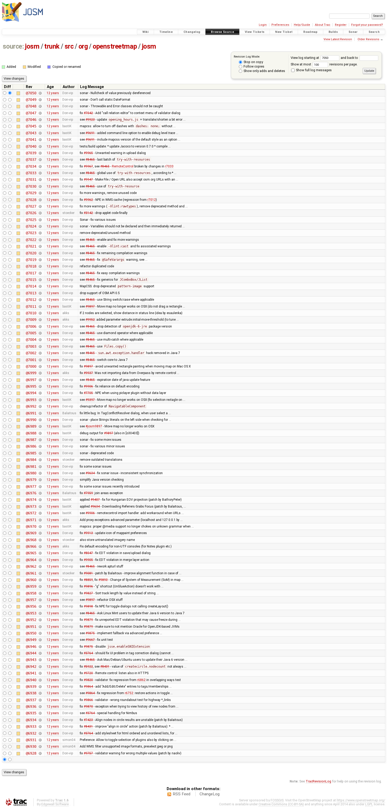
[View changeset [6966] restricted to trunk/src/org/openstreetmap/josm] (40, 546)
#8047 (88, 553)
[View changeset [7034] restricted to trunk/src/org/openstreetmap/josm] (40, 166)
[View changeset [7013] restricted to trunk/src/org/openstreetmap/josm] (40, 293)
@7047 (31, 113)
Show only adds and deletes (264, 71)
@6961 (31, 573)
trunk (51, 46)
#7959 (88, 493)
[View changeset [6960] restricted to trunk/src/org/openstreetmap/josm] (40, 580)
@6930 (31, 746)
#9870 (88, 706)
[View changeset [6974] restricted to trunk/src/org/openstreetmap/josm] (40, 500)
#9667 (90, 640)
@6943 (31, 660)
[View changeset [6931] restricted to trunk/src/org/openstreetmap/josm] (40, 740)
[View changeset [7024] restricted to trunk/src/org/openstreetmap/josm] (40, 226)
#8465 (90, 159)
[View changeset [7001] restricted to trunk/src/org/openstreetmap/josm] (40, 360)
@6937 (31, 700)
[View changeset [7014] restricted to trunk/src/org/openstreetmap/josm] (40, 286)
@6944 (31, 653)
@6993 (31, 400)
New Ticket (283, 32)
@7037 (31, 159)
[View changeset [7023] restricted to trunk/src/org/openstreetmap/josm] (40, 233)
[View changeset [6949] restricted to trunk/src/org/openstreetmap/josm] (40, 640)
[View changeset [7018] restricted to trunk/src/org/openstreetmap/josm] (40, 266)
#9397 (90, 400)
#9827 (88, 593)
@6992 (31, 406)
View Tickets (255, 32)
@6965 (31, 553)
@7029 (31, 193)
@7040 (31, 146)
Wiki (145, 32)
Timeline (166, 32)
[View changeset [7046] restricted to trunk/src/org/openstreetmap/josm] (40, 119)
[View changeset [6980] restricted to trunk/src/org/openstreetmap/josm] (40, 473)
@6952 (31, 620)
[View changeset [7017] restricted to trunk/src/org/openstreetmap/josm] (40, 273)
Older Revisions (368, 39)
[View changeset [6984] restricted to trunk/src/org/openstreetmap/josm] (40, 460)
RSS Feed (181, 794)
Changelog (191, 32)
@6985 (31, 453)
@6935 (31, 713)
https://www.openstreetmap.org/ (361, 800)
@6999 (31, 373)
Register (340, 25)
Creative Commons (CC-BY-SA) (281, 804)
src (69, 46)
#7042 (88, 113)
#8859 (88, 580)
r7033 (169, 166)
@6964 (31, 560)
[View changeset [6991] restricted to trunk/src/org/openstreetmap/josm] (40, 413)
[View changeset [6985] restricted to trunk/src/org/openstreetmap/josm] (40, 453)
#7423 (88, 720)
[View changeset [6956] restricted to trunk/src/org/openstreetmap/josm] (40, 606)
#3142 (88, 213)
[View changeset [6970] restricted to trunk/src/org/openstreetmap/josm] (40, 526)
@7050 (31, 93)
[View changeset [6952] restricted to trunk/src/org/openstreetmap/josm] (40, 620)
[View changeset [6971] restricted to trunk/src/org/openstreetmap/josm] (40, 520)
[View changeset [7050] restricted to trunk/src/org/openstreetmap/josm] (40, 93)
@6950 (31, 633)
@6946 (31, 646)
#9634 (90, 473)
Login (263, 25)
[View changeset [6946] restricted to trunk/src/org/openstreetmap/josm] (40, 646)
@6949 (31, 640)
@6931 (31, 740)
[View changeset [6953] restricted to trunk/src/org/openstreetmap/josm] (40, 613)
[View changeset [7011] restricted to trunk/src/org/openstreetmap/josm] (40, 306)
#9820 (88, 680)
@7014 (31, 286)
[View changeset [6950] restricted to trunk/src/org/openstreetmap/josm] (40, 633)
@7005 (31, 333)
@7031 (31, 179)
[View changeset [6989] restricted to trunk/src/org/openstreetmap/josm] (40, 426)
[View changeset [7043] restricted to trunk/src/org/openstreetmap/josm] (40, 133)
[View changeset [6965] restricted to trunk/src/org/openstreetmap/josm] (40, 553)
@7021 (31, 246)
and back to (350, 58)
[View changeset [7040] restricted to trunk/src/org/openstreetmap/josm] (40, 146)
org (83, 46)
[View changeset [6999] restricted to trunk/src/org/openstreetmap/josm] (40, 373)
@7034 (31, 166)
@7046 (31, 119)
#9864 (88, 686)
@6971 (31, 520)
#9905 (88, 560)
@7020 (31, 253)
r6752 (129, 693)
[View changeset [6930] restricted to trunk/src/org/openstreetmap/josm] (40, 746)
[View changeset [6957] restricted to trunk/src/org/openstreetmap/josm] (40, 600)
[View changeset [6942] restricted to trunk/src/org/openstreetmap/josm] (40, 666)
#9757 (88, 753)
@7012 (31, 300)
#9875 (90, 633)
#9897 (90, 306)
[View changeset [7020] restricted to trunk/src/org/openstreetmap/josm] (40, 253)
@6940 (31, 680)
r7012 (151, 200)
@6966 (31, 546)
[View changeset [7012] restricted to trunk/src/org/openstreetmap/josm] (40, 300)
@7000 (31, 366)
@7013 (31, 293)
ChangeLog (210, 794)
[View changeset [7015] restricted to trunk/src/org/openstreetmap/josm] (40, 280)
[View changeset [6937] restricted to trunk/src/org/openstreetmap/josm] (40, 700)
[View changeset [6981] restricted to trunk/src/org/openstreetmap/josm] (40, 466)
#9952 (90, 319)
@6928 (31, 753)
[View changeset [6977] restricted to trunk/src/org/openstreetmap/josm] (40, 486)
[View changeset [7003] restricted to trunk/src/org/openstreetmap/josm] (40, 346)
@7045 (31, 126)
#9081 (88, 573)
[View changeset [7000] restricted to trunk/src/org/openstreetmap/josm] (40, 366)
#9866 (88, 700)
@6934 (31, 720)
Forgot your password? (367, 25)
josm (32, 46)
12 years (53, 93)
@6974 (31, 500)
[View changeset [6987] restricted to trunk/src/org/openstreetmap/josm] (40, 440)
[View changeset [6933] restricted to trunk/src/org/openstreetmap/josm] (40, 726)
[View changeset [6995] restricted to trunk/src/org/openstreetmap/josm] (40, 386)
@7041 (31, 139)
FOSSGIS (277, 800)
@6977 (31, 486)
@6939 (31, 686)
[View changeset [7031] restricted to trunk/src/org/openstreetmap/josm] (40, 179)
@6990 (31, 420)
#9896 (88, 586)
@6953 (31, 613)
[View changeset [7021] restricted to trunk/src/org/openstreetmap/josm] (40, 246)
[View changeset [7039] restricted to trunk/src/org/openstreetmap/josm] (40, 153)
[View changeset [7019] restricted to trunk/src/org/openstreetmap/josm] (40, 260)
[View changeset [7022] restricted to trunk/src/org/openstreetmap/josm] (40, 240)
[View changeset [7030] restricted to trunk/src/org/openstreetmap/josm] (40, 186)
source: (13, 46)
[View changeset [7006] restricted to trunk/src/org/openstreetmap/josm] (40, 326)
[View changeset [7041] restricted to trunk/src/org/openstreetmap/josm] (40, 139)
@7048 (31, 106)
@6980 (31, 473)
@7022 (31, 240)
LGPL (369, 804)
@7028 (31, 200)
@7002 (31, 353)
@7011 (31, 306)
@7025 (31, 220)
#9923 (90, 119)
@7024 (31, 226)
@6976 (31, 493)
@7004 (31, 339)
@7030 (31, 186)
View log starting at (305, 58)
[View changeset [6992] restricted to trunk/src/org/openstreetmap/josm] (40, 406)
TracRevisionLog (318, 781)
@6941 (31, 673)
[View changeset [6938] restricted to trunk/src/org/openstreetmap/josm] (40, 693)
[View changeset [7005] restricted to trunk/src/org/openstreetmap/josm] (40, 333)
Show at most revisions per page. (324, 64)
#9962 (88, 200)
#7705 (88, 393)
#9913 (88, 533)
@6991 (31, 413)
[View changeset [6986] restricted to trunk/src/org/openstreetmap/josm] (40, 446)
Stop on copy (253, 62)
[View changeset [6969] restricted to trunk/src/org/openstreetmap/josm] (40, 533)
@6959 (31, 586)
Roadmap (310, 32)
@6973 (31, 506)
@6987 (31, 440)
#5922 (88, 666)
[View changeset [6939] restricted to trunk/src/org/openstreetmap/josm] (40, 686)
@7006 (31, 326)
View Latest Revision (338, 39)
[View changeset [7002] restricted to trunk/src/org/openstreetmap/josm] (40, 353)
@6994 (31, 393)
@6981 (31, 466)
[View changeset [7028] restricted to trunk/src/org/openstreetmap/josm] (40, 200)
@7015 (31, 280)
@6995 (31, 386)
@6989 (31, 426)
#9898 (88, 606)
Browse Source (222, 32)
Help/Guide (302, 25)
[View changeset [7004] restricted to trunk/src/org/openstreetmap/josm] (40, 339)
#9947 (88, 179)
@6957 (31, 600)
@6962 (31, 566)
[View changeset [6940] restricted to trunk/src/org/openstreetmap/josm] (40, 680)
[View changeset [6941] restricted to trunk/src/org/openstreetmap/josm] (40, 673)
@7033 (31, 173)
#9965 (88, 153)
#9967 (88, 166)
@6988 (31, 433)
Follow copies (253, 66)
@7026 (31, 213)
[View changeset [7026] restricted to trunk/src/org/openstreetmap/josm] (40, 213)
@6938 (31, 693)
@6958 (31, 593)
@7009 (31, 320)
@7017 (31, 273)
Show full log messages (313, 70)
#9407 (95, 499)
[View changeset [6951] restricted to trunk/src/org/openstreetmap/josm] (40, 626)
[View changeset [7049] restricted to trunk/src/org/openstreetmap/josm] (40, 100)
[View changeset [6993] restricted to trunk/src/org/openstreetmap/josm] (40, 400)
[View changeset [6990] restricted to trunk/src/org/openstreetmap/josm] (40, 420)
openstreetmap (115, 46)
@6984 (31, 460)
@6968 (31, 540)
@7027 (31, 206)
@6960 (31, 580)
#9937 (88, 373)
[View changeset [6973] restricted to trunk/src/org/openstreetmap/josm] (40, 506)
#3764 (88, 653)
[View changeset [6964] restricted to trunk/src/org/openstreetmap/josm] (40, 560)
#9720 (88, 673)
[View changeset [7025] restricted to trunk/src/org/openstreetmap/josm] (40, 220)
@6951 (31, 626)
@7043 (31, 133)
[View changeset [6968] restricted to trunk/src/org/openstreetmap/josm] (40, 540)
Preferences (280, 25)
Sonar (353, 32)
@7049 (31, 100)
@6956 (31, 606)
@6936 (31, 706)
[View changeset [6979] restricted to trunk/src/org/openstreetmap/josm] (40, 480)
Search (374, 32)
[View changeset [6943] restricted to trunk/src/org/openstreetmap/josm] (40, 660)
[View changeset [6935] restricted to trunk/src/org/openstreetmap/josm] (40, 713)
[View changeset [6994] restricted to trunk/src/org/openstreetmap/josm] (40, 393)
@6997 (31, 380)
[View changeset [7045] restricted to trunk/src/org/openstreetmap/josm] (40, 126)
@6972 (31, 513)
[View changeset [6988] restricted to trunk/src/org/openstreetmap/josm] (40, 433)
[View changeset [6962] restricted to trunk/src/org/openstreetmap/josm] (40, 566)
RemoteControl (122, 166)
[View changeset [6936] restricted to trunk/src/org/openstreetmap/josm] (40, 706)
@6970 (31, 526)
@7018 (31, 266)
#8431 (105, 666)
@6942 (31, 666)
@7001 (31, 360)
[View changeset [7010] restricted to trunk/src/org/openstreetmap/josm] (40, 313)
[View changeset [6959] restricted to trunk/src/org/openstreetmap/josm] (40, 586)
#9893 (103, 580)
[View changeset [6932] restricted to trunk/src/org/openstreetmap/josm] (40, 733)
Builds (333, 32)
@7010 (31, 313)
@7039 (31, 153)
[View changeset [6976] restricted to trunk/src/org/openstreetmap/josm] (40, 493)
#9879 (88, 620)
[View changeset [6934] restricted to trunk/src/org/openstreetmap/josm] (40, 720)
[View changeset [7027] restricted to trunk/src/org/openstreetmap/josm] (40, 206)
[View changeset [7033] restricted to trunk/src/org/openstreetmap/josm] (40, 173)
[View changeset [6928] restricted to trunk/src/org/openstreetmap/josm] (40, 753)
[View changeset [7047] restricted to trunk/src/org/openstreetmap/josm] (40, 113)
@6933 (31, 726)
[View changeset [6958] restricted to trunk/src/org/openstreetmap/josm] (40, 593)
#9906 (88, 386)
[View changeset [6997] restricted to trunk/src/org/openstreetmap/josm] (40, 380)
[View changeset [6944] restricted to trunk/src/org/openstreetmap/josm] (40, 653)
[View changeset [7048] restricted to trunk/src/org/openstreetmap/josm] (40, 106)
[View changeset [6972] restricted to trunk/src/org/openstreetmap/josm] (40, 513)
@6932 (31, 733)
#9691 (90, 133)
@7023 (31, 233)
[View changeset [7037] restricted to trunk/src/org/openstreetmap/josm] (40, 159)
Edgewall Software (55, 804)
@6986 (31, 446)
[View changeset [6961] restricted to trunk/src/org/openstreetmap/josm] (40, 573)
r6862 (141, 680)
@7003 (31, 346)
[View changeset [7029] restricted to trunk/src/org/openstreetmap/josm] (40, 193)
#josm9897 (94, 426)
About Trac (322, 25)
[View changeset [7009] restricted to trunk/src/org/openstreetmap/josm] (40, 320)
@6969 (31, 533)
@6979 (31, 480)
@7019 (31, 260)
